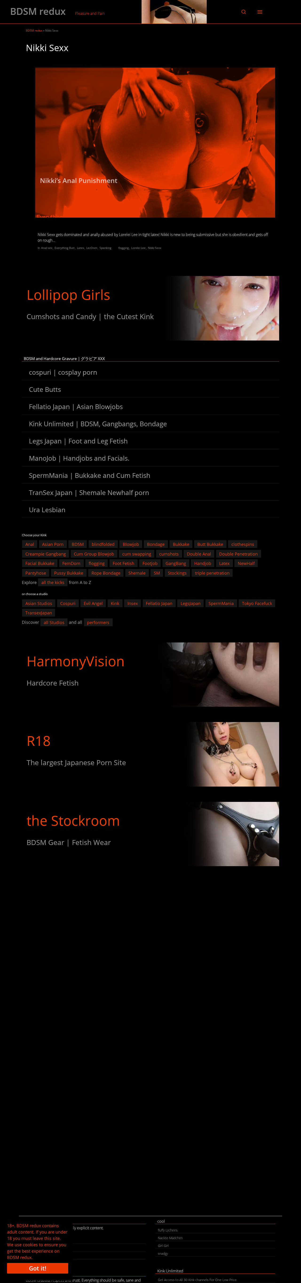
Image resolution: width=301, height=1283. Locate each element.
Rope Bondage (105, 573)
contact (34, 1240)
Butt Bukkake (210, 544)
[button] (244, 11)
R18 (39, 740)
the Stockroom (73, 820)
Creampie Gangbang (45, 553)
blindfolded (103, 544)
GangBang (176, 563)
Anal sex (46, 248)
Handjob (202, 563)
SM (157, 573)
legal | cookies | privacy (46, 1248)
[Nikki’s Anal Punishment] (155, 143)
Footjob (150, 563)
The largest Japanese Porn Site (76, 762)
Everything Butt (65, 248)
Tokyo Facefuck (257, 603)
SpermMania (221, 603)
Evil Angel (93, 603)
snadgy (163, 1253)
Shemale (137, 573)
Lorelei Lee (138, 248)
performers (98, 622)
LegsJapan (191, 603)
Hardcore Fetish (53, 683)
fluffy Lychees (168, 1230)
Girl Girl (163, 1245)
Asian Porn (52, 544)
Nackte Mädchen (170, 1238)
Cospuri (67, 603)
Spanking (105, 248)
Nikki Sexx (154, 248)
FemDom (71, 563)
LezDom (91, 248)
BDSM (78, 544)
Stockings (177, 573)
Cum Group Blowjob (94, 553)
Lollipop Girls (68, 294)
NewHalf (246, 563)
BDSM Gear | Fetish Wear (69, 842)
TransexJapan (38, 613)
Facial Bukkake (39, 563)
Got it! (37, 1268)
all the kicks (52, 582)
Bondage (156, 544)
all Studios (54, 622)
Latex (80, 248)
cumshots (169, 553)
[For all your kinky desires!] (150, 834)
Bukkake (181, 544)
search (33, 1256)
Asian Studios (38, 603)
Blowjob (131, 544)
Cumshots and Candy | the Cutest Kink (90, 316)
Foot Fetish (123, 563)
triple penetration (212, 573)
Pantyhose (35, 573)
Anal (29, 544)
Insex (132, 603)
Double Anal (199, 553)
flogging (123, 248)
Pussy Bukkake (68, 573)
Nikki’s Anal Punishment (78, 180)
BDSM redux (38, 11)
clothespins (242, 544)
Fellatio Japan (159, 603)
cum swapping (136, 553)
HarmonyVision (76, 661)
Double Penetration (238, 553)
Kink (115, 603)
